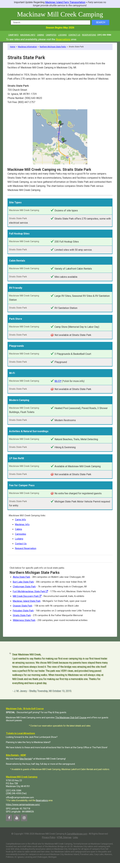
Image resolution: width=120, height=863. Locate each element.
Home (12, 47)
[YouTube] (16, 818)
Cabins (18, 529)
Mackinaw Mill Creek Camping (60, 14)
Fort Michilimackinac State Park (29, 591)
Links (75, 837)
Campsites (20, 534)
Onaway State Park (22, 605)
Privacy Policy (48, 837)
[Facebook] (9, 818)
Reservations (63, 39)
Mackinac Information (27, 47)
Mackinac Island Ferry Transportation (65, 2)
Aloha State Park (21, 577)
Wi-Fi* (58, 381)
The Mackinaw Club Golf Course (70, 717)
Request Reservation (25, 548)
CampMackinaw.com (77, 833)
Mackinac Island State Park (26, 601)
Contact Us (21, 543)
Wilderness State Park (24, 620)
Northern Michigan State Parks (53, 47)
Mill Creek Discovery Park (26, 596)
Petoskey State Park (23, 610)
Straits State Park (22, 615)
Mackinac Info (22, 524)
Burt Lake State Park (23, 581)
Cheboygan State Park (24, 586)
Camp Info (20, 519)
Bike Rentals (26, 758)
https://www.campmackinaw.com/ (23, 804)
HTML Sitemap (64, 837)
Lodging (19, 538)
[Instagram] (24, 818)
